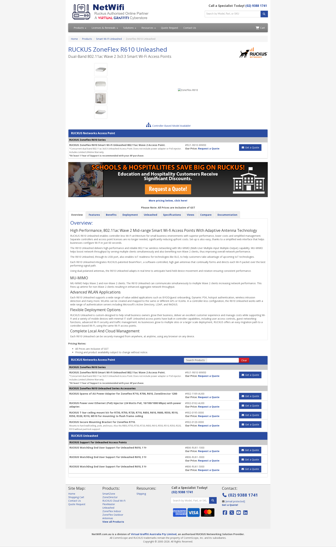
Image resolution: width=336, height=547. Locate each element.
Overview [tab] (77, 214)
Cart (262, 27)
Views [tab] (190, 214)
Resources (147, 27)
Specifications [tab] (172, 214)
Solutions (128, 27)
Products (79, 27)
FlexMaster (108, 504)
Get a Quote (251, 147)
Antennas (107, 518)
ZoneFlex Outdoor (112, 514)
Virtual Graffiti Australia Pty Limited (153, 534)
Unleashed (108, 507)
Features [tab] (94, 214)
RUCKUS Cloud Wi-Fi (113, 500)
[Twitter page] (232, 513)
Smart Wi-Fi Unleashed (109, 38)
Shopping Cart (76, 497)
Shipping (141, 493)
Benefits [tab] (111, 214)
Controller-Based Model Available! (171, 125)
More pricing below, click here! (168, 200)
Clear (244, 360)
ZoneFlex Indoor (111, 511)
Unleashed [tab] (150, 214)
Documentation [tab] (227, 214)
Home (74, 38)
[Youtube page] (239, 513)
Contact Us (189, 27)
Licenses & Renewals (104, 27)
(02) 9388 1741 (256, 6)
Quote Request (169, 27)
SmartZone (108, 493)
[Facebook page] (225, 513)
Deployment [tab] (130, 214)
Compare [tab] (206, 214)
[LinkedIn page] (245, 513)
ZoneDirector (110, 497)
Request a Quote (208, 148)
